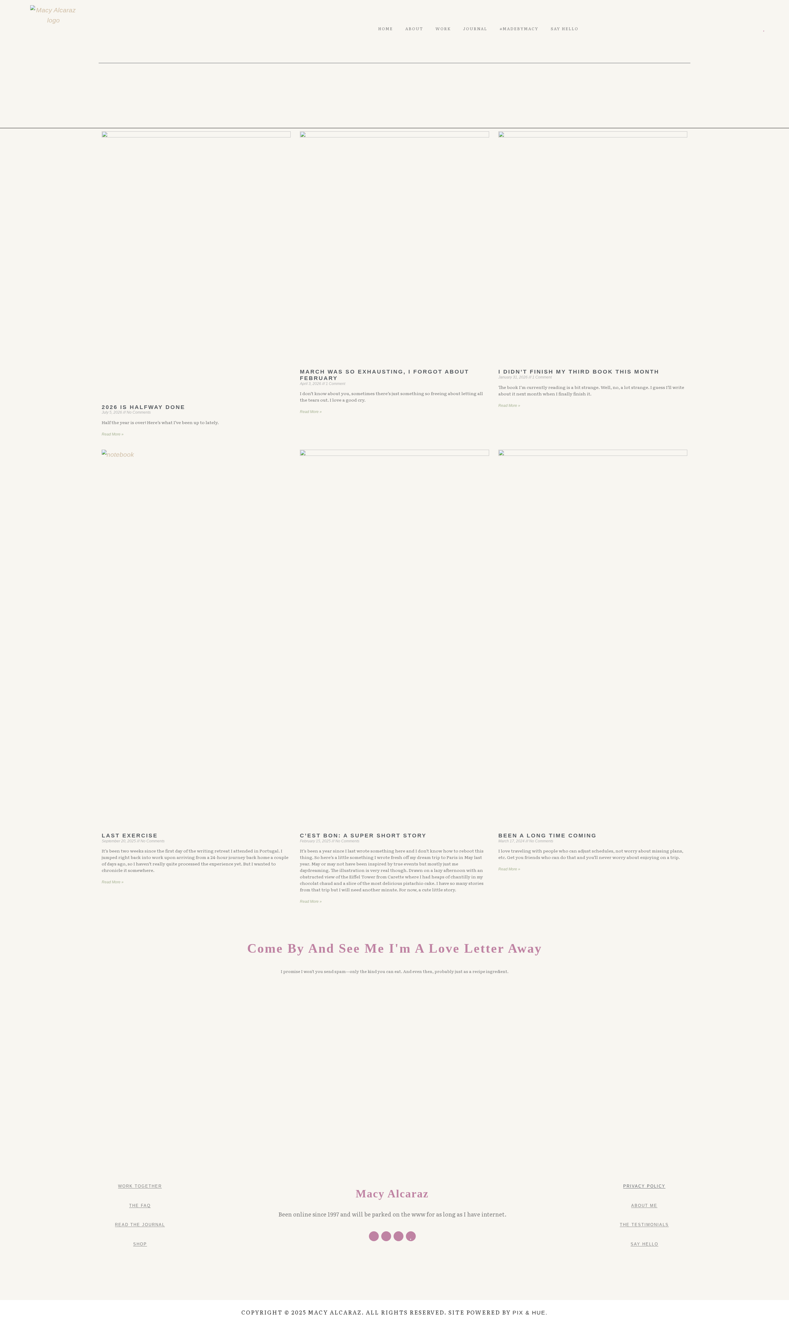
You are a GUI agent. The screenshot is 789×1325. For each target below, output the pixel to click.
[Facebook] (374, 1236)
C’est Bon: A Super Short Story (363, 835)
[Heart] (763, 28)
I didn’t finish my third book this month (578, 372)
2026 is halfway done (143, 407)
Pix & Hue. (530, 1313)
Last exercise (130, 835)
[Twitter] (737, 28)
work (443, 29)
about (414, 29)
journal (475, 29)
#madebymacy (519, 29)
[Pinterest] (746, 28)
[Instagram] (754, 28)
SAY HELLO (564, 29)
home (385, 29)
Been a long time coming (547, 835)
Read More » (113, 434)
